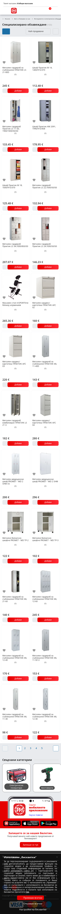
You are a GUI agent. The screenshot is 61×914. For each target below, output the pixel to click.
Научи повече (36, 815)
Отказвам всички (32, 903)
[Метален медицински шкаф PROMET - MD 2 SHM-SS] (15, 463)
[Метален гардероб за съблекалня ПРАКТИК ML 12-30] (45, 699)
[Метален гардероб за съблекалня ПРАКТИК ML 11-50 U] (45, 640)
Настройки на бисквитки (32, 909)
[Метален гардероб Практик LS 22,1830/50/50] (45, 170)
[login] (55, 11)
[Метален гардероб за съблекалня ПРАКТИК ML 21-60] (15, 581)
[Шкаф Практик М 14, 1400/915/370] (45, 52)
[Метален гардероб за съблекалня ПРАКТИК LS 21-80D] (15, 52)
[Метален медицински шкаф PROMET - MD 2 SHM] (45, 463)
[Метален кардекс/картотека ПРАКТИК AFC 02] (45, 287)
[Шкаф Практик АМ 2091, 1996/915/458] (45, 111)
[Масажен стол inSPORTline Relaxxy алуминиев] (15, 287)
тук (27, 892)
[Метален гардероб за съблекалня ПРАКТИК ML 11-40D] (45, 346)
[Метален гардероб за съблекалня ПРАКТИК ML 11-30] (15, 699)
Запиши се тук (30, 844)
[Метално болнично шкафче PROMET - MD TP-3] (45, 522)
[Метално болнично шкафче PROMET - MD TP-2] (15, 522)
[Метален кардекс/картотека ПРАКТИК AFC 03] (15, 346)
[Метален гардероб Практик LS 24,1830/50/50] (45, 228)
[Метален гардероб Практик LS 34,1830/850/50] (15, 228)
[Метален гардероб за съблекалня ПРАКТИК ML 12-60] (45, 581)
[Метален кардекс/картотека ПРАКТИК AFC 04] (45, 405)
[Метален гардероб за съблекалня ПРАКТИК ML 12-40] (15, 640)
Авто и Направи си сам (22, 19)
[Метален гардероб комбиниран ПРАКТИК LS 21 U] (15, 405)
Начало (7, 19)
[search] (41, 11)
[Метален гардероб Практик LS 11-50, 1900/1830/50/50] (15, 111)
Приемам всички (32, 897)
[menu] (6, 11)
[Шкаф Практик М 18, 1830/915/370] (15, 170)
